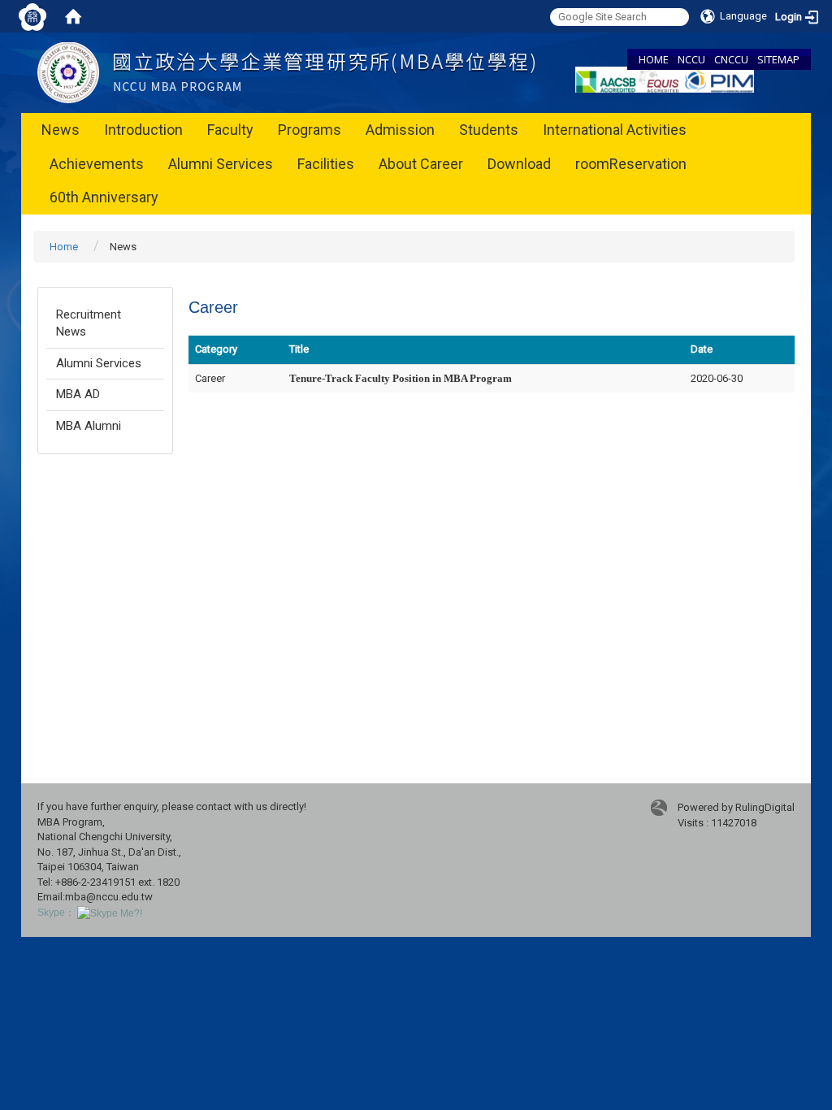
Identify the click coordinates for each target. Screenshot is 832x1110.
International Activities (615, 129)
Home (64, 247)
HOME (654, 59)
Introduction (143, 129)
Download (519, 163)
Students (488, 129)
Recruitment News (88, 323)
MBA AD (78, 394)
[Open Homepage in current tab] (73, 16)
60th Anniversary (104, 197)
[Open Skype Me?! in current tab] (109, 912)
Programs (309, 129)
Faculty (230, 129)
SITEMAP (778, 59)
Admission (400, 129)
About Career (421, 163)
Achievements (97, 163)
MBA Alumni (88, 425)
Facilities (325, 163)
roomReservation (631, 163)
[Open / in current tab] (286, 72)
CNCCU (731, 59)
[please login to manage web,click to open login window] (32, 16)
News (60, 129)
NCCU (691, 59)
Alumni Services (220, 163)
